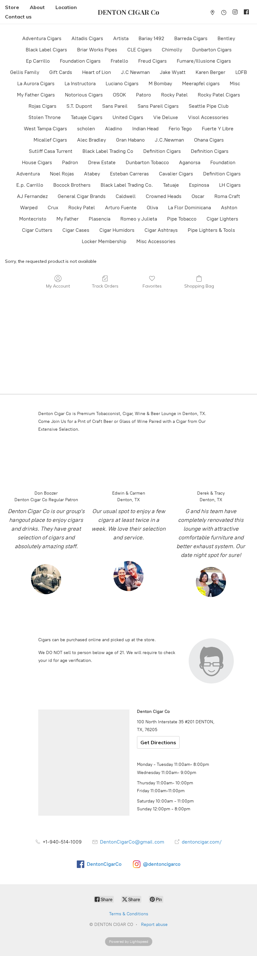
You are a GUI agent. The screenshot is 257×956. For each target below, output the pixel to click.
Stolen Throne (45, 117)
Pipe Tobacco (182, 219)
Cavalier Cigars (176, 174)
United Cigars (128, 117)
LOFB (241, 72)
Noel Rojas (62, 174)
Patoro (143, 95)
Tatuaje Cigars (86, 117)
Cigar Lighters (222, 219)
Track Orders (105, 286)
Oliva (152, 207)
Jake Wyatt (173, 72)
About (37, 7)
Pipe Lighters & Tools (211, 230)
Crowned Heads (163, 196)
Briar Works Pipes (97, 50)
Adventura (28, 174)
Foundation (222, 162)
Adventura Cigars (41, 38)
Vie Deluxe (165, 117)
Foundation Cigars (80, 61)
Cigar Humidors (116, 230)
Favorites (152, 286)
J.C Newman (135, 72)
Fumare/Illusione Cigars (204, 61)
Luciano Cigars (122, 83)
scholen (86, 129)
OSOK (119, 95)
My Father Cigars (36, 95)
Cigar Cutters (37, 230)
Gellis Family (24, 72)
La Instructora (80, 83)
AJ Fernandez (32, 196)
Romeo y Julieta (138, 219)
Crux (53, 207)
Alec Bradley (91, 140)
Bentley (226, 38)
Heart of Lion (96, 72)
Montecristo (32, 219)
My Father (67, 219)
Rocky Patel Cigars (219, 95)
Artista (120, 38)
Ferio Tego (180, 129)
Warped (29, 207)
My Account (58, 286)
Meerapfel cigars (201, 83)
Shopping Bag (199, 286)
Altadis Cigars (87, 38)
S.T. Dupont (79, 106)
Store (12, 7)
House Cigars (37, 162)
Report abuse (154, 924)
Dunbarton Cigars (212, 50)
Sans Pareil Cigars (158, 106)
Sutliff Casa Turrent (50, 151)
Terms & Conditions (128, 914)
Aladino (113, 129)
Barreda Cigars (190, 38)
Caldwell (126, 196)
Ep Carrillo (38, 61)
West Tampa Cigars (45, 129)
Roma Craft (227, 196)
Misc (235, 83)
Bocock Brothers (72, 185)
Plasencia (99, 219)
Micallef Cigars (50, 140)
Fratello (119, 61)
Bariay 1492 (151, 38)
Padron (70, 162)
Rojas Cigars (42, 106)
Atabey (92, 174)
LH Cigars (230, 185)
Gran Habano (130, 140)
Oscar (197, 196)
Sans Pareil (115, 106)
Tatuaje (171, 185)
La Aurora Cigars (36, 83)
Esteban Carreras (129, 174)
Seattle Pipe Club (208, 106)
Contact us (18, 16)
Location (66, 7)
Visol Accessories (208, 117)
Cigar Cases (75, 230)
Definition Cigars (162, 151)
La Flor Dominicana (189, 207)
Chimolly (172, 50)
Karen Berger (210, 72)
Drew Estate (102, 162)
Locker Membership (104, 241)
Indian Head (145, 129)
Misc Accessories (156, 241)
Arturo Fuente (121, 207)
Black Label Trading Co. (127, 185)
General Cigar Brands (82, 196)
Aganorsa (189, 162)
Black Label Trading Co (107, 151)
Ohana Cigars (209, 140)
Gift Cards (60, 72)
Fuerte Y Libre (217, 129)
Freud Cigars (152, 61)
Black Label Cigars (46, 50)
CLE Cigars (139, 50)
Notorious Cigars (84, 95)
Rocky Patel (174, 95)
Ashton (229, 207)
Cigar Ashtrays (161, 230)
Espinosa (199, 185)
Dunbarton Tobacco (147, 162)
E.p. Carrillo (29, 185)
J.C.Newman (169, 140)
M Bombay (160, 83)
